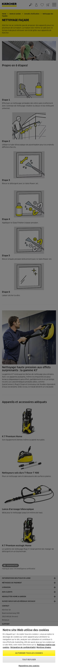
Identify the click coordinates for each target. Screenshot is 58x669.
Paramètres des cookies (29, 666)
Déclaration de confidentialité (23, 647)
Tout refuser (29, 659)
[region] (29, 647)
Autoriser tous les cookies (29, 653)
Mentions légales (43, 647)
